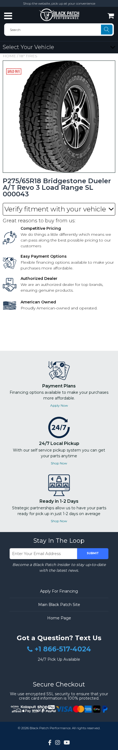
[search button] (107, 30)
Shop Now (59, 463)
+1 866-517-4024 (63, 649)
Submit (93, 553)
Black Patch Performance (50, 728)
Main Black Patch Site (59, 604)
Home (9, 55)
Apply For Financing (59, 591)
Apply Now (59, 405)
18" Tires (28, 55)
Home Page (59, 618)
